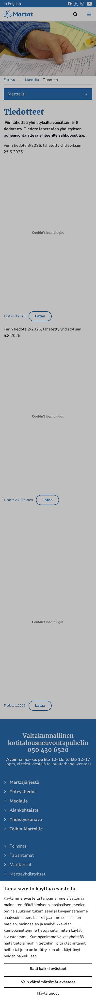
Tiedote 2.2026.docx (18, 499)
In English (12, 3)
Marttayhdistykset (27, 874)
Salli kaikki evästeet (48, 968)
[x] (76, 4)
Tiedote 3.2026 (15, 316)
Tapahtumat (22, 855)
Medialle (19, 801)
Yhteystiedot (23, 792)
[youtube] (89, 4)
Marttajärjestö (24, 782)
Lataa (40, 316)
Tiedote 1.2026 (15, 705)
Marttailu (32, 79)
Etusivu (9, 79)
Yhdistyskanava (26, 819)
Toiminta (18, 846)
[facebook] (70, 4)
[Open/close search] (75, 14)
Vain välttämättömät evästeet (48, 982)
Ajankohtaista (24, 810)
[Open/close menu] (89, 14)
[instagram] (82, 4)
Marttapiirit (20, 865)
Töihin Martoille (26, 829)
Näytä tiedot (48, 993)
